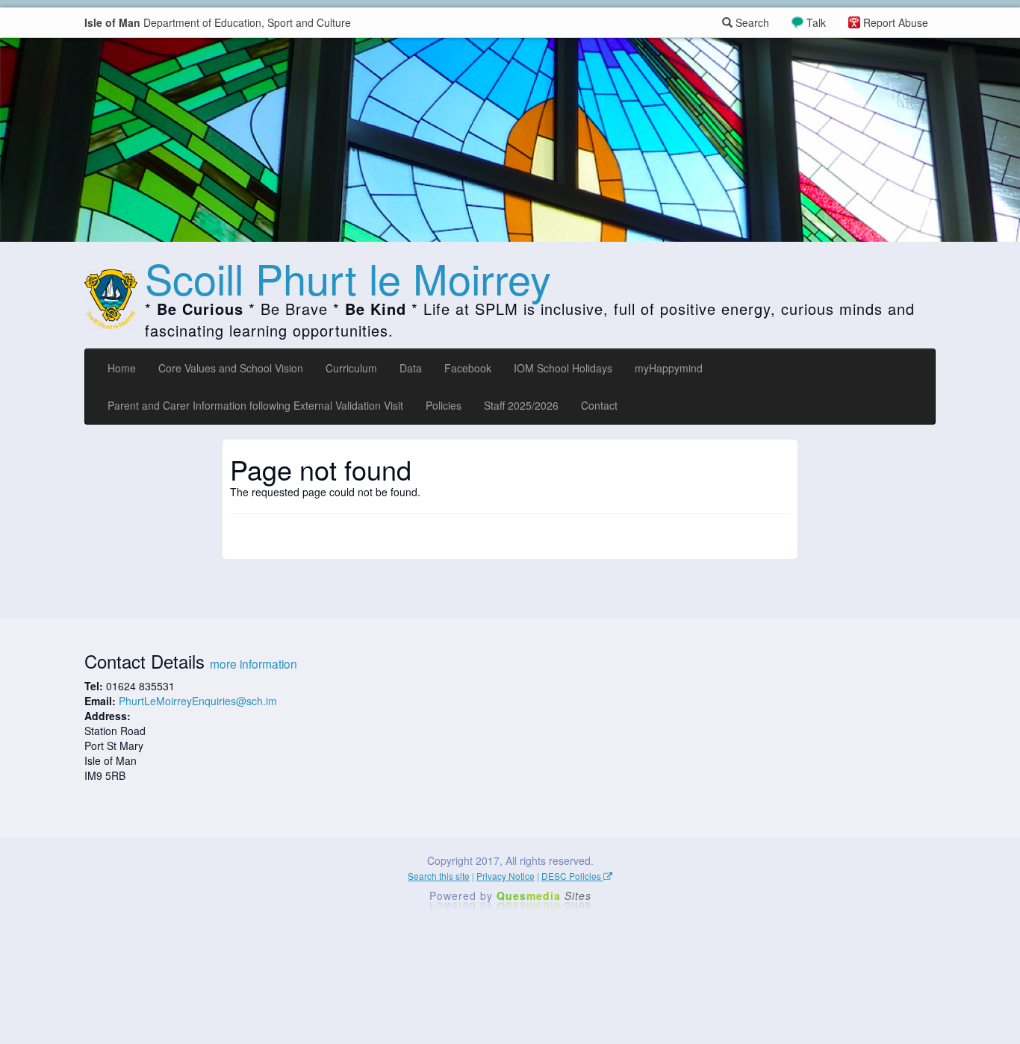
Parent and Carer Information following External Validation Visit (255, 405)
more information (253, 663)
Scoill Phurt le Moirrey (348, 277)
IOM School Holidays (563, 367)
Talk (816, 22)
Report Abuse (895, 22)
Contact (599, 405)
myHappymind (669, 367)
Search (751, 22)
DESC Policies (572, 875)
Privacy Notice (505, 875)
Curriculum (351, 367)
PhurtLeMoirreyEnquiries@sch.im (198, 700)
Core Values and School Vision (230, 367)
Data (410, 367)
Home (122, 367)
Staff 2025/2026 (521, 405)
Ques (544, 895)
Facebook (467, 367)
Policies (443, 405)
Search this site (439, 875)
